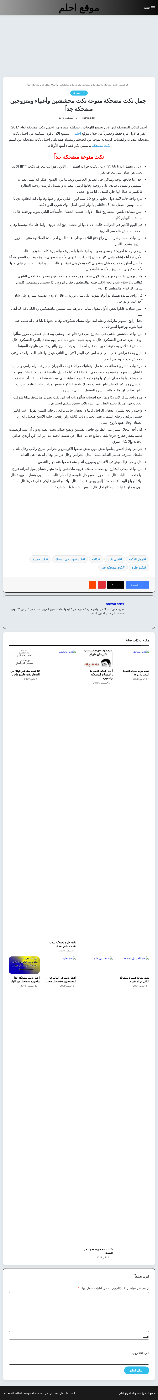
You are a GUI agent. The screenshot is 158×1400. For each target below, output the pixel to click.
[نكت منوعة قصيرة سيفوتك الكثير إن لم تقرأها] (133, 965)
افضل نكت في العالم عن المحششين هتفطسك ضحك (61, 979)
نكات (95, 559)
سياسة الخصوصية (33, 1393)
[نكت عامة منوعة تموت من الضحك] (97, 1100)
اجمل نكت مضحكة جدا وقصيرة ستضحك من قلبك (25, 979)
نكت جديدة (39, 559)
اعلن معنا (59, 1393)
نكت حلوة (138, 567)
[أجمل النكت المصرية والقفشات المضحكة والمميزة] (97, 658)
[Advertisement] (125, 46)
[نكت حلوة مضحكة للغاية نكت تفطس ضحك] (60, 794)
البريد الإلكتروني (140, 1353)
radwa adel (88, 117)
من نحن (48, 1393)
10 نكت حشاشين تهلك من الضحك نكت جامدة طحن (25, 672)
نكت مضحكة (110, 84)
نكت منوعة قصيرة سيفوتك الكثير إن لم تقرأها (134, 979)
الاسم (146, 1336)
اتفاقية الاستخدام (13, 1393)
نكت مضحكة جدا (112, 567)
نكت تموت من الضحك (69, 559)
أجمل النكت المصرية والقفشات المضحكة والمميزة (101, 674)
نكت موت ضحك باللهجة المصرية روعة (136, 672)
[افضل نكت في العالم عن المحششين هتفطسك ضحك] (60, 965)
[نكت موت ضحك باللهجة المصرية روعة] (133, 658)
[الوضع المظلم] (132, 9)
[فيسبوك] (121, 619)
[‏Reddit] (92, 585)
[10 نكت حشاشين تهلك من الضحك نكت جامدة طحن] (24, 658)
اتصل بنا (70, 1393)
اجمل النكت (136, 559)
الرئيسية (124, 84)
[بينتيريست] (102, 585)
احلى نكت (114, 559)
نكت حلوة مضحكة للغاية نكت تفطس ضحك (62, 944)
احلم (77, 133)
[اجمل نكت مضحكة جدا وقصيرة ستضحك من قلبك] (24, 965)
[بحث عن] (139, 9)
